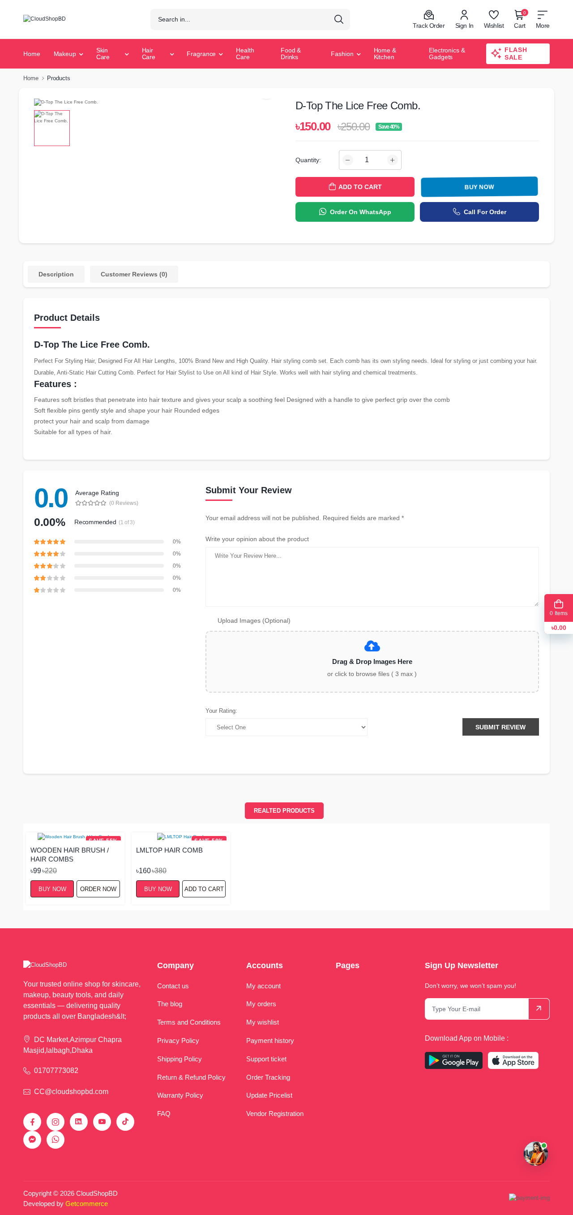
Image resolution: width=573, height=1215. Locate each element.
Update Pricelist (269, 1095)
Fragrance (201, 53)
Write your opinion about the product (257, 539)
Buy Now (479, 187)
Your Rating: (221, 710)
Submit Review (500, 727)
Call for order (485, 211)
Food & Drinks (291, 53)
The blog (169, 1004)
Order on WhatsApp (360, 211)
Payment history (270, 1040)
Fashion (342, 53)
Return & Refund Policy (191, 1077)
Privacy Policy (178, 1040)
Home (31, 53)
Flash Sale (516, 53)
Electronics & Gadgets (447, 53)
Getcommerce (86, 1203)
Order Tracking (268, 1077)
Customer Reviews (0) (134, 274)
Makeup (65, 53)
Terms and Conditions (189, 1022)
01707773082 (56, 1070)
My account (263, 986)
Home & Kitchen (385, 53)
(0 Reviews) (123, 503)
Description (56, 274)
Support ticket (266, 1059)
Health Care (245, 53)
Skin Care (103, 53)
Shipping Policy (179, 1059)
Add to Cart (204, 889)
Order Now (98, 889)
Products (58, 78)
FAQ (164, 1113)
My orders (261, 1004)
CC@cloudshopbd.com (71, 1091)
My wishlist (262, 1022)
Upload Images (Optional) (254, 620)
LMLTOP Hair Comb (169, 850)
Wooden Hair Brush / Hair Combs (69, 854)
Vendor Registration (275, 1113)
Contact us (173, 986)
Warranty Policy (180, 1095)
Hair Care (149, 53)
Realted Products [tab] (284, 810)
